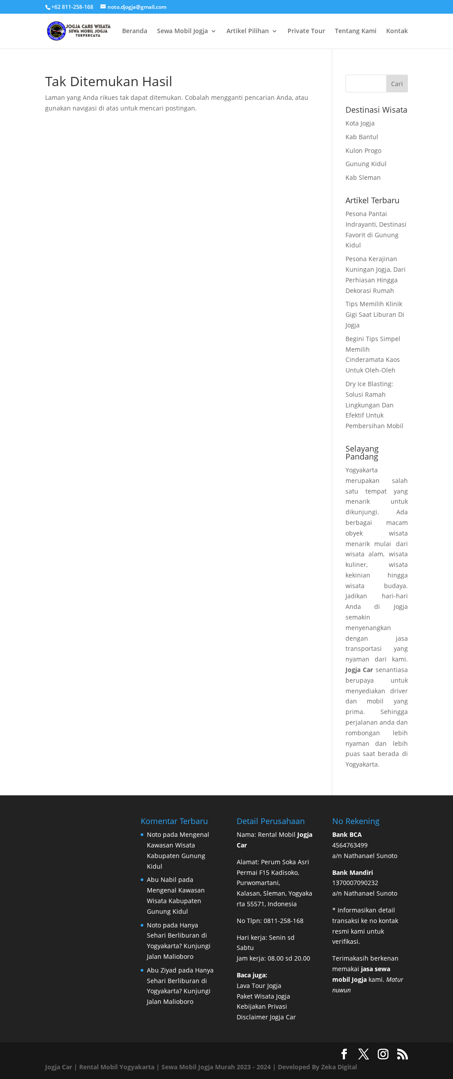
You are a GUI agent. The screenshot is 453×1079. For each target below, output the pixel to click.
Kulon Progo (363, 150)
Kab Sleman (363, 177)
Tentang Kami (355, 31)
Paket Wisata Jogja (263, 996)
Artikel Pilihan (247, 31)
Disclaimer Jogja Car (266, 1017)
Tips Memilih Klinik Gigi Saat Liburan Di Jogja (375, 314)
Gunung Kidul (366, 164)
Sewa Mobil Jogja (182, 31)
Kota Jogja (360, 123)
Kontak (397, 31)
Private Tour (306, 31)
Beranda (134, 31)
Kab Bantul (362, 137)
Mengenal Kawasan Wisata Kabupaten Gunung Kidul (176, 901)
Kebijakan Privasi (262, 1006)
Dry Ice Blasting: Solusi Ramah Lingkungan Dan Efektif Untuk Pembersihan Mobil (374, 405)
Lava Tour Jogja (259, 985)
